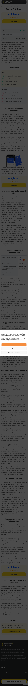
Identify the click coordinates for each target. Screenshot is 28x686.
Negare (14, 348)
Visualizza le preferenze (14, 352)
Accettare (14, 344)
